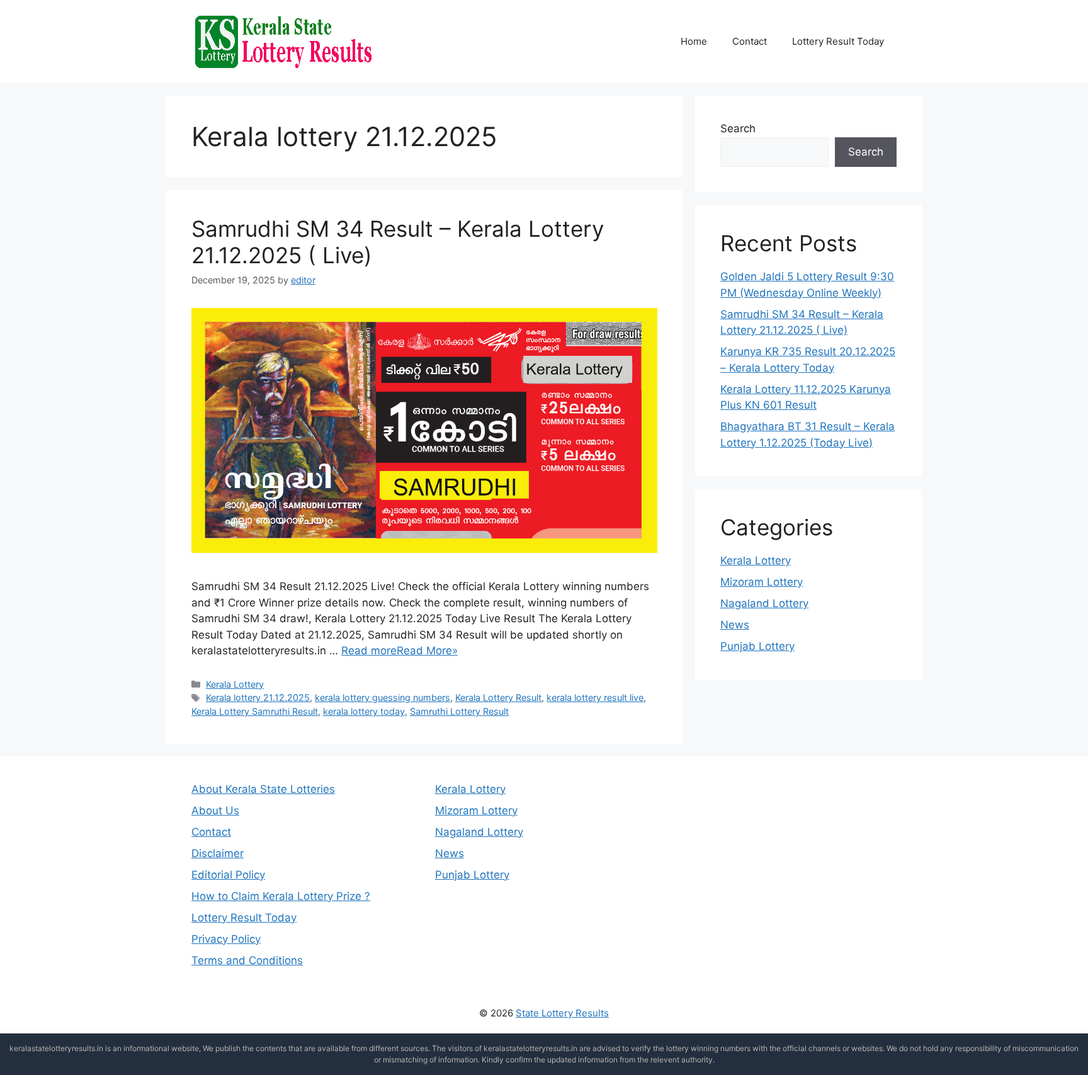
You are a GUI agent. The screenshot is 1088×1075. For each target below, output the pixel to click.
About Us (215, 810)
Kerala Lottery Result (498, 697)
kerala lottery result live (595, 697)
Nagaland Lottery (764, 603)
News (734, 624)
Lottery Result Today (838, 41)
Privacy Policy (226, 939)
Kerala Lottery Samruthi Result (254, 711)
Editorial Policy (228, 874)
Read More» (427, 650)
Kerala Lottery (235, 684)
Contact (749, 41)
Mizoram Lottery (761, 582)
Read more (369, 650)
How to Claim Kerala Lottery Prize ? (280, 896)
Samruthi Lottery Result (459, 711)
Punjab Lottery (757, 646)
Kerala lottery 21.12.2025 (258, 697)
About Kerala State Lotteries (263, 789)
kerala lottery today (364, 711)
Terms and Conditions (247, 960)
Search (738, 128)
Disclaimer (217, 853)
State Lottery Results (562, 1013)
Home (694, 41)
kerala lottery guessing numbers (382, 697)
